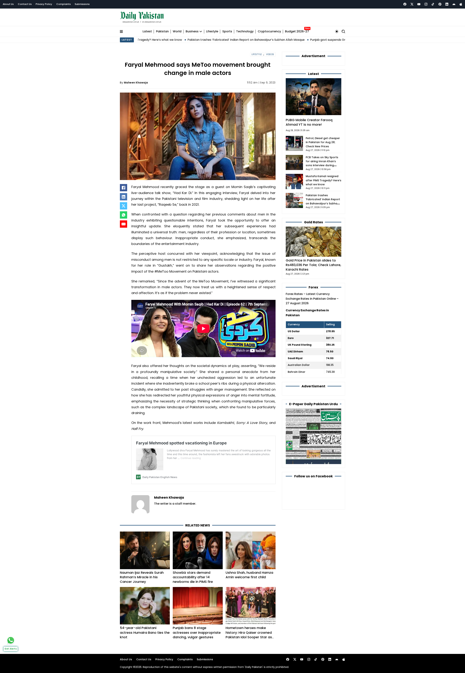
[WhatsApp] (123, 215)
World (177, 31)
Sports (227, 31)
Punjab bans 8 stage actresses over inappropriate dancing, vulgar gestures (197, 632)
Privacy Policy (44, 4)
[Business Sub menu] (200, 31)
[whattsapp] (10, 640)
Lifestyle (212, 31)
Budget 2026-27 (297, 31)
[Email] (123, 224)
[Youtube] (418, 4)
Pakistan (162, 31)
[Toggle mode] (337, 31)
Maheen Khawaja (136, 82)
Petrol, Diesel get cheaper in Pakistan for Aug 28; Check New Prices (323, 142)
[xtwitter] (412, 4)
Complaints (63, 4)
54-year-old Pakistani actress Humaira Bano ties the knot (145, 632)
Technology (245, 31)
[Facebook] (404, 4)
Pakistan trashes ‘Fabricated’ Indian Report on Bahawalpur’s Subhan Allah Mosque (206, 40)
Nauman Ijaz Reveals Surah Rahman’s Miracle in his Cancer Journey (142, 577)
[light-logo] (142, 17)
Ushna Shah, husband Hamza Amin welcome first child (249, 574)
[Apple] (460, 4)
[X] (123, 205)
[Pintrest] (439, 4)
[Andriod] (453, 4)
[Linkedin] (446, 4)
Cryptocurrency (269, 31)
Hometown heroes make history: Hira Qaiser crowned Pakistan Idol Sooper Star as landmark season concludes (249, 635)
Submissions (82, 4)
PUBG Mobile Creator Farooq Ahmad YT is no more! (309, 122)
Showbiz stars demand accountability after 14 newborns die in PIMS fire (193, 577)
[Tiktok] (432, 4)
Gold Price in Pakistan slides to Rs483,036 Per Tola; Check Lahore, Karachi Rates (313, 265)
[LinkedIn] (123, 196)
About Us (8, 4)
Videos (270, 54)
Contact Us (25, 4)
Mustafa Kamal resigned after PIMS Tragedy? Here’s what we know (323, 180)
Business (192, 31)
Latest (147, 31)
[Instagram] (425, 4)
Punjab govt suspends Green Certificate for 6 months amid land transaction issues (329, 40)
